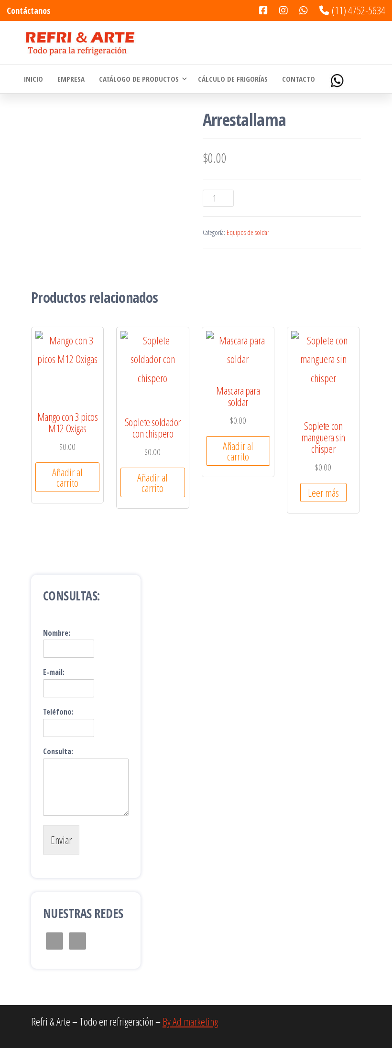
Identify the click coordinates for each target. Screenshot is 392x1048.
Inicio (33, 79)
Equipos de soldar (248, 232)
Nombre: (56, 633)
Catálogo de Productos (139, 79)
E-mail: (54, 672)
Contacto (298, 79)
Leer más (323, 492)
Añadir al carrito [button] (67, 477)
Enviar (61, 840)
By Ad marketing (190, 1021)
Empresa (71, 79)
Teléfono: (58, 712)
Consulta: (58, 752)
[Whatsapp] (338, 78)
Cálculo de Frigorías (233, 79)
